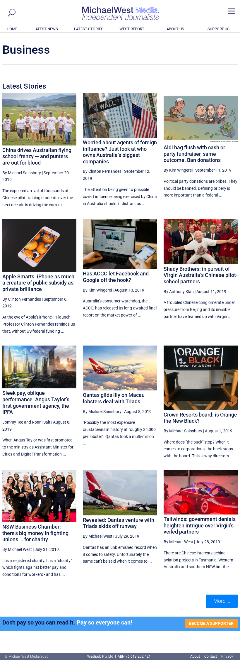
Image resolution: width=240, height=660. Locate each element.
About (195, 656)
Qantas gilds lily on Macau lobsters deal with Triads (114, 398)
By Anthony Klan (179, 291)
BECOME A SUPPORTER (211, 623)
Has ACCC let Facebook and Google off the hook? (116, 276)
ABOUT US (175, 29)
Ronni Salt (41, 422)
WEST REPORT (131, 29)
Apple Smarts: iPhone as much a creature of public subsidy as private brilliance (38, 282)
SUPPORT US (218, 29)
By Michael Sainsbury (21, 172)
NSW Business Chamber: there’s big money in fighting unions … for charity (35, 533)
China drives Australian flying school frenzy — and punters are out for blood (36, 156)
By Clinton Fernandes (102, 171)
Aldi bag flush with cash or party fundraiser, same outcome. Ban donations (194, 153)
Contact (210, 656)
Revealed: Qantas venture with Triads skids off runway (118, 523)
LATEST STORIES (88, 29)
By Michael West (17, 549)
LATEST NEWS (45, 29)
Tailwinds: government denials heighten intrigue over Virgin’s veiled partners (200, 525)
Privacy (227, 656)
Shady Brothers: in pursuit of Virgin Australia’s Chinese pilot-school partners (201, 275)
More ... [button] (221, 601)
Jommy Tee (12, 422)
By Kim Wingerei (178, 170)
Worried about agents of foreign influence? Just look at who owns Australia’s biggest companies (120, 152)
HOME (12, 29)
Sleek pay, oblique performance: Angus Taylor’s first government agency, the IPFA (35, 402)
